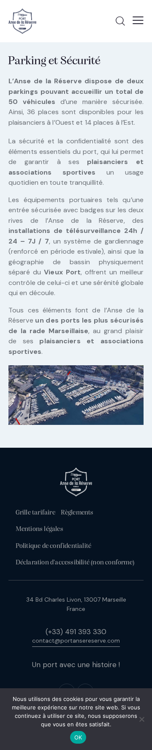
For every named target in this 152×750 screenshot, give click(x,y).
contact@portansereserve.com (76, 640)
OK (78, 737)
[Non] (141, 719)
